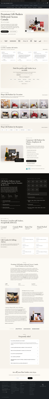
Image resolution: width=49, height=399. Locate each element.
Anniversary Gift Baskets (14, 387)
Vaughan (36, 207)
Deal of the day (22, 388)
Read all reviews (45, 49)
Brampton (33, 207)
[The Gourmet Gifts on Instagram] (5, 392)
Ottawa (41, 200)
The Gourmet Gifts (6, 397)
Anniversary (35, 5)
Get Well (31, 5)
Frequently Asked (31, 394)
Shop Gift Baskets (4, 31)
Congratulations (26, 5)
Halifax (29, 201)
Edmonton (35, 200)
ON (45, 181)
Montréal (43, 200)
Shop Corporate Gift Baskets (31, 163)
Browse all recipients (44, 127)
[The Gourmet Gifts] (7, 3)
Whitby (42, 207)
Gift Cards (21, 391)
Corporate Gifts (13, 391)
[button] (13, 7)
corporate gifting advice (31, 165)
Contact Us (30, 387)
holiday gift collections (38, 165)
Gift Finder (31, 3)
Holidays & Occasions (14, 384)
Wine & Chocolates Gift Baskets (15, 390)
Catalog (35, 3)
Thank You (17, 5)
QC (28, 185)
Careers (3, 387)
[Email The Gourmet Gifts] (2, 392)
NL (45, 185)
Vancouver (29, 200)
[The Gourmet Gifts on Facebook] (3, 392)
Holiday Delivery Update (32, 384)
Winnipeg (38, 200)
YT (28, 189)
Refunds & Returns (31, 390)
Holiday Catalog (22, 385)
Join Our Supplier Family (5, 388)
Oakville (44, 207)
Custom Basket (40, 7)
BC (28, 181)
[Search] (43, 3)
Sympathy (21, 5)
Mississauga (29, 207)
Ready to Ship (22, 392)
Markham (39, 207)
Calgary (32, 200)
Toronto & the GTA (30, 204)
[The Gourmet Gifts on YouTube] (6, 392)
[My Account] (45, 3)
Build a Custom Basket (13, 31)
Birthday (13, 5)
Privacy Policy (31, 391)
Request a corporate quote (9, 323)
